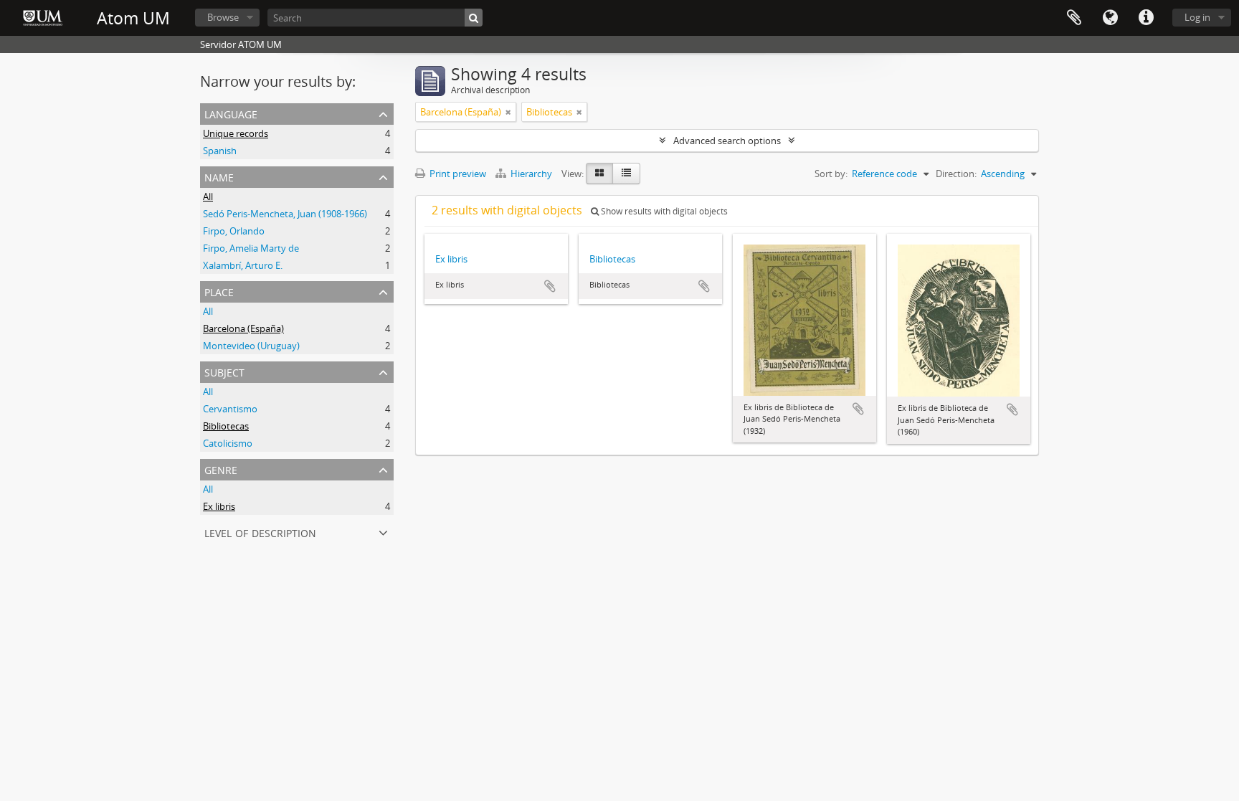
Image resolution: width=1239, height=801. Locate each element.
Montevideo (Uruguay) (251, 345)
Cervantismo (230, 408)
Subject (224, 371)
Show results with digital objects (663, 211)
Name (219, 176)
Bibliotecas (226, 426)
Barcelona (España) (243, 328)
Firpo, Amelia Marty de (251, 248)
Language (1110, 18)
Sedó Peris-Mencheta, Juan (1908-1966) (285, 213)
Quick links (1146, 18)
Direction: (956, 173)
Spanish (220, 150)
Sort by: (831, 173)
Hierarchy (531, 173)
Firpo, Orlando (234, 230)
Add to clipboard (550, 286)
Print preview (456, 173)
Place (219, 290)
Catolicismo (227, 443)
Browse (223, 17)
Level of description (260, 531)
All (208, 196)
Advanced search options (727, 140)
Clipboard (1074, 18)
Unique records (235, 133)
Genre (220, 468)
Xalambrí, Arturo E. (243, 265)
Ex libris (219, 506)
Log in (1197, 17)
